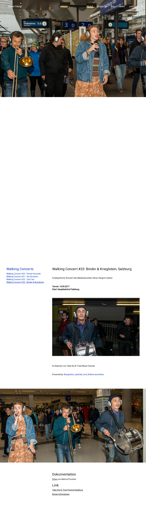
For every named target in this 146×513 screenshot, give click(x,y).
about (89, 6)
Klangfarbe (69, 374)
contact (133, 6)
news (122, 6)
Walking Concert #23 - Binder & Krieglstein (25, 282)
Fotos (54, 479)
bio (112, 6)
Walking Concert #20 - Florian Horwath (23, 274)
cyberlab (78, 374)
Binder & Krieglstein (61, 494)
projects (102, 6)
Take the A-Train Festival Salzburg (67, 490)
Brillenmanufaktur (96, 374)
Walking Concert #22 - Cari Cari (20, 279)
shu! (85, 374)
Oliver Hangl (15, 6)
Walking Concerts (20, 269)
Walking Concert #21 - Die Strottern (22, 276)
